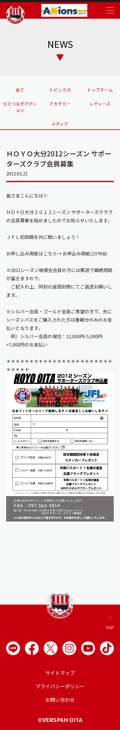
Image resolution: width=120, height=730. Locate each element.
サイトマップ (60, 672)
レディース (100, 104)
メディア (59, 124)
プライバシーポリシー (60, 686)
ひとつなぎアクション (20, 107)
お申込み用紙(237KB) (84, 253)
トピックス (60, 90)
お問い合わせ (60, 699)
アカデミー (60, 104)
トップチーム (100, 90)
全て (20, 90)
